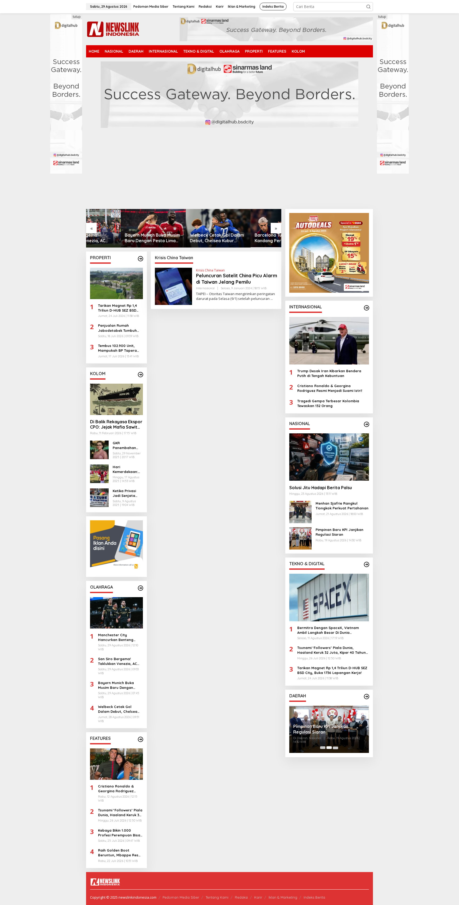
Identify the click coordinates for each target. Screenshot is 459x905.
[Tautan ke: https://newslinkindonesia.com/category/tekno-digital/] (366, 564)
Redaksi (241, 897)
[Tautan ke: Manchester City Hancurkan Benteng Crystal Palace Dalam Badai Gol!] (116, 613)
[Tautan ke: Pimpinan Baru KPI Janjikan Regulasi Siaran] (300, 537)
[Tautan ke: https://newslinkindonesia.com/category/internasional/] (366, 308)
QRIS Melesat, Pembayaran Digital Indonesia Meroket (328, 729)
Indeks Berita (314, 897)
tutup (77, 16)
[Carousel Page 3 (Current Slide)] (335, 747)
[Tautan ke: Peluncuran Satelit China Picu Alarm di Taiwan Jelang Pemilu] (173, 285)
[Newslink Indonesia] (113, 28)
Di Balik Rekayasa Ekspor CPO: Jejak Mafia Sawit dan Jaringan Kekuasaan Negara (116, 424)
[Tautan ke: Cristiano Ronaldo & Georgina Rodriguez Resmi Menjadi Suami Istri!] (116, 764)
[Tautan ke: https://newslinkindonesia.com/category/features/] (140, 739)
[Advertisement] (229, 169)
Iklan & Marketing (283, 897)
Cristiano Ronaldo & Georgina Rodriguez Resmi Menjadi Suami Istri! (116, 788)
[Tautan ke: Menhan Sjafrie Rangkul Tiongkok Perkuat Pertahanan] (300, 511)
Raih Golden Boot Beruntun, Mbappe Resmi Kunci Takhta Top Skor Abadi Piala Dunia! (120, 852)
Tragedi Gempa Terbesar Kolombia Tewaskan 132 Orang (328, 403)
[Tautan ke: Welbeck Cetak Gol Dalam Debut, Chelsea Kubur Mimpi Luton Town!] (183, 228)
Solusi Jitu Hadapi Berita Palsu (320, 487)
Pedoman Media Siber (181, 897)
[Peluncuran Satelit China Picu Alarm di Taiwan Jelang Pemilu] (271, 298)
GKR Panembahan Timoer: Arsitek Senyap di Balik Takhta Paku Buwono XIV (126, 445)
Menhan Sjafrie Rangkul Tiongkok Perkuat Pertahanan (342, 505)
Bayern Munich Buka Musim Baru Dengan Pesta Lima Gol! (117, 238)
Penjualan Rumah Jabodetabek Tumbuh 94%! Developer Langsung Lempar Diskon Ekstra (120, 328)
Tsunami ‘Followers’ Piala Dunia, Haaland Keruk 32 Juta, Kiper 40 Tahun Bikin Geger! (120, 812)
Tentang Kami (217, 897)
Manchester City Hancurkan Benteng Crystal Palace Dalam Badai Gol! (117, 637)
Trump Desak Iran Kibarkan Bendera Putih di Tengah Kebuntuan (329, 373)
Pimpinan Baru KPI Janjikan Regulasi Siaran (339, 531)
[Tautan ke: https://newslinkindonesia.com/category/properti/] (140, 258)
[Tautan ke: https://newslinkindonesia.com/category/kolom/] (140, 374)
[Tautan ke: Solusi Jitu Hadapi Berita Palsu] (329, 457)
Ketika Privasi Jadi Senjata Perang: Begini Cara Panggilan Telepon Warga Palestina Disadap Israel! (126, 493)
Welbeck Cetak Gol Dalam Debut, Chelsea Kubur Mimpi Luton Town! (182, 238)
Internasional (205, 288)
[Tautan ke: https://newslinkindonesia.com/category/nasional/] (366, 424)
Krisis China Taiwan (210, 270)
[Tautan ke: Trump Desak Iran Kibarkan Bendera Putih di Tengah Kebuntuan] (329, 340)
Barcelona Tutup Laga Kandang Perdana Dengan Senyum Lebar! (247, 238)
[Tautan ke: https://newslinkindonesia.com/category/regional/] (366, 696)
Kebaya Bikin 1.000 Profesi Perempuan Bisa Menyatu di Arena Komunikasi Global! (119, 832)
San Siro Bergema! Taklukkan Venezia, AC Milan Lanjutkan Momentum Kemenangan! (120, 661)
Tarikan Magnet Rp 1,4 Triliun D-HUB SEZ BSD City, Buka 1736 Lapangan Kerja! (117, 308)
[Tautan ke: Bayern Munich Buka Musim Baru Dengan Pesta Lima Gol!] (118, 228)
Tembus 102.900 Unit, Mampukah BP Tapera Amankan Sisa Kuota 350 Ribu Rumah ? (120, 348)
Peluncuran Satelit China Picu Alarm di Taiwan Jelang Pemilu (236, 279)
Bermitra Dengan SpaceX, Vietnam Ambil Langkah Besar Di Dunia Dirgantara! (328, 630)
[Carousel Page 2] (329, 747)
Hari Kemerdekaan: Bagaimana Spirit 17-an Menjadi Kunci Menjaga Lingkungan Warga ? (125, 469)
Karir (258, 897)
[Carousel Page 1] (322, 747)
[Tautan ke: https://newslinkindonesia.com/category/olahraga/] (140, 588)
